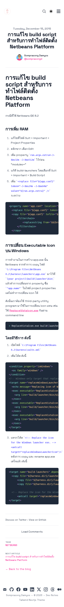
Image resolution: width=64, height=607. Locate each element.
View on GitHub (37, 519)
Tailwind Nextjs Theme (32, 599)
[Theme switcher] (51, 11)
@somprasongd (33, 58)
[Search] (44, 11)
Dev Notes (52, 595)
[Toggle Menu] (58, 11)
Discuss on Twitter (16, 519)
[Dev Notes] (8, 11)
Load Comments (32, 531)
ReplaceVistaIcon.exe (23, 310)
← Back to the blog (18, 569)
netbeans (11, 545)
